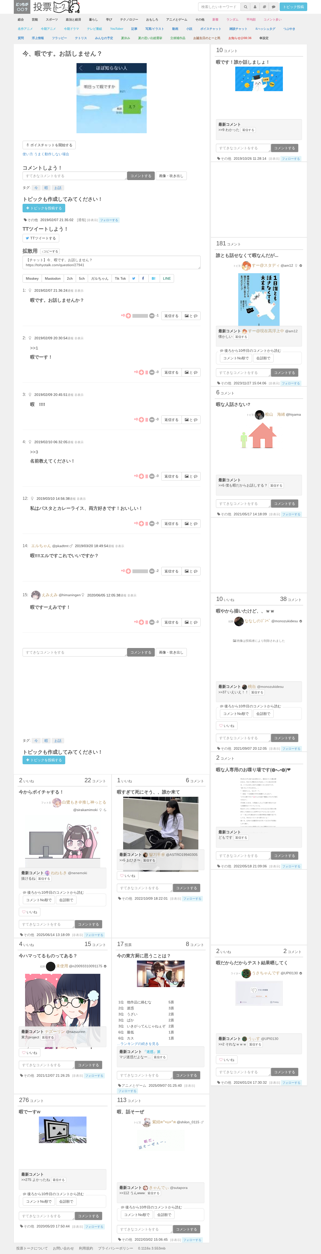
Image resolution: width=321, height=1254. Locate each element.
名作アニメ (25, 29)
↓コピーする (50, 251)
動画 (175, 29)
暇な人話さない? (233, 404)
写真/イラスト (154, 29)
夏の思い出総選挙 (150, 38)
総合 (21, 19)
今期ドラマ (71, 29)
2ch (70, 278)
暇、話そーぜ (130, 1111)
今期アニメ (48, 29)
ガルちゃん (100, 278)
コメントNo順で (39, 900)
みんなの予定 (104, 38)
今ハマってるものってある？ (48, 955)
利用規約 (86, 1248)
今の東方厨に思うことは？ (144, 955)
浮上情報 (38, 38)
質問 (21, 38)
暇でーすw (29, 1111)
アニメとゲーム (176, 19)
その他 (199, 19)
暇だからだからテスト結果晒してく (252, 962)
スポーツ (52, 19)
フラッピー (59, 38)
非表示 (79, 290)
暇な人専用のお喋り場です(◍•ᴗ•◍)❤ (253, 769)
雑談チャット (238, 29)
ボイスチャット (210, 29)
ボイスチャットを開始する (50, 145)
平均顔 (251, 19)
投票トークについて (32, 1248)
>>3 (34, 451)
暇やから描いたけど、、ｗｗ (245, 610)
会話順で (66, 900)
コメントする (140, 176)
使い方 (28, 154)
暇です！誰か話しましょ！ (243, 62)
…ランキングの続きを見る (138, 1044)
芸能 (35, 19)
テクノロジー (129, 19)
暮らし (93, 19)
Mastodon (53, 278)
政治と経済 (73, 19)
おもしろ (152, 19)
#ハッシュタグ (265, 29)
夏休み (125, 38)
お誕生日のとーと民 (206, 38)
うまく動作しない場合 (51, 154)
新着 (215, 19)
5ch (82, 278)
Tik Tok (120, 278)
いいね (31, 912)
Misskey (32, 278)
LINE (167, 278)
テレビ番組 (94, 29)
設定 (266, 38)
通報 (70, 290)
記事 (134, 29)
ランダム (232, 19)
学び (109, 19)
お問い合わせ (63, 1248)
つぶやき (289, 29)
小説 (189, 29)
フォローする (109, 220)
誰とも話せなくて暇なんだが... (247, 255)
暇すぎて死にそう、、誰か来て (148, 792)
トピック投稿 (293, 7)
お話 (57, 188)
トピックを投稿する (45, 208)
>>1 (34, 348)
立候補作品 (177, 38)
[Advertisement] (112, 697)
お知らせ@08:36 (240, 38)
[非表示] (92, 220)
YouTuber (116, 29)
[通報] (81, 220)
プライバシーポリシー (115, 1248)
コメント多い (273, 19)
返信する (172, 316)
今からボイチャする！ (41, 792)
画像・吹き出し (171, 176)
